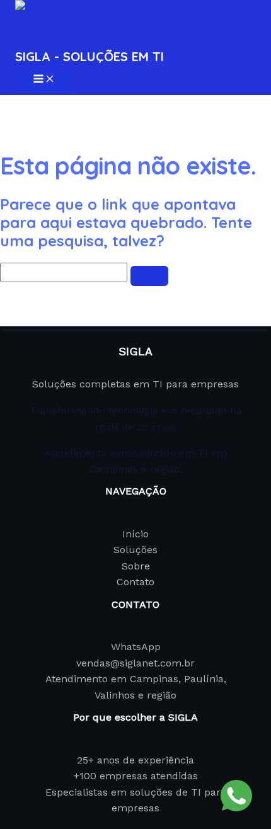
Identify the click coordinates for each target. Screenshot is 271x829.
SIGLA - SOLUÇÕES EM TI (89, 56)
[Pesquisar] (149, 276)
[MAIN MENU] (44, 79)
